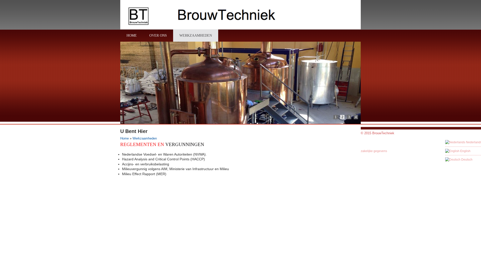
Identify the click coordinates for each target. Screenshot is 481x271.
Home (124, 138)
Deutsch (466, 159)
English (464, 151)
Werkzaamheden (145, 138)
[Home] (203, 17)
